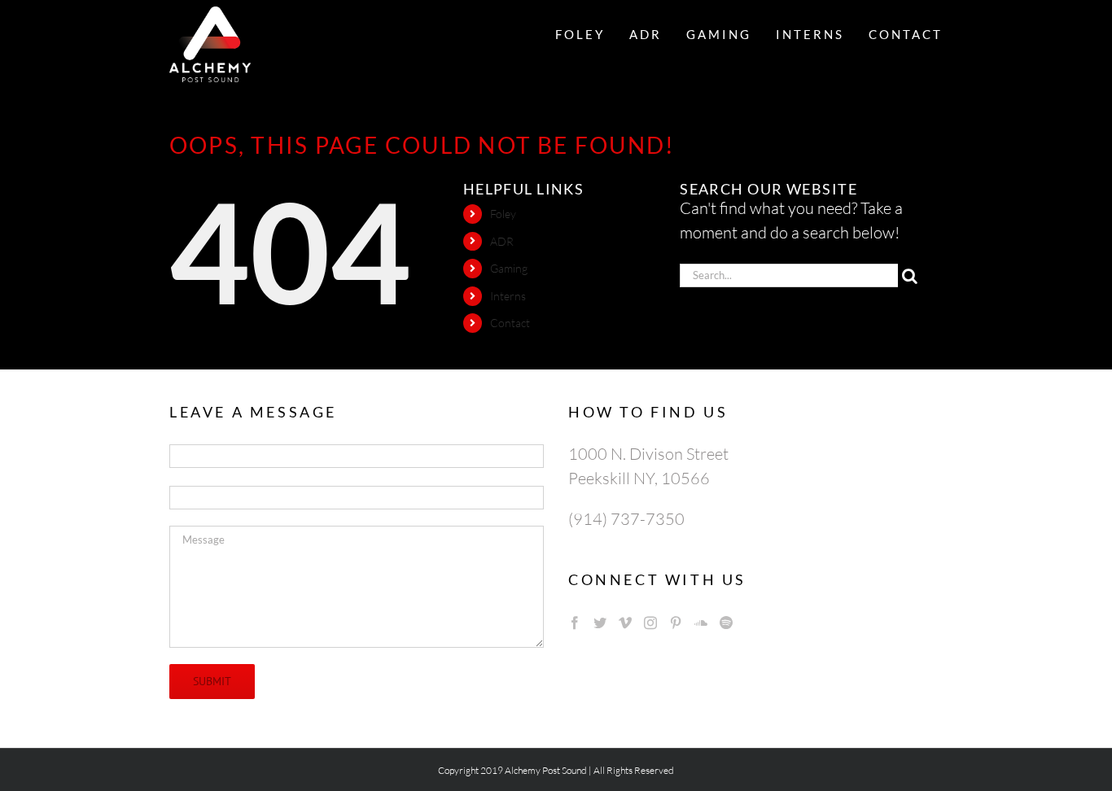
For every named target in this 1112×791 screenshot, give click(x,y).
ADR (502, 241)
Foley (503, 214)
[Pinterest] (675, 622)
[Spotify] (726, 622)
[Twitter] (599, 622)
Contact (510, 323)
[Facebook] (574, 622)
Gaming (509, 268)
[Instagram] (650, 622)
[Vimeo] (625, 622)
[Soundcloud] (700, 622)
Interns (508, 296)
